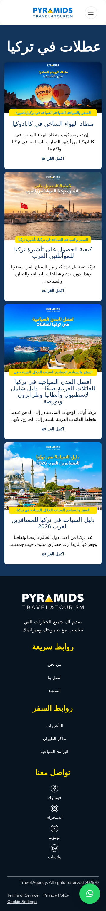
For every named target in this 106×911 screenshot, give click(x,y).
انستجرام (54, 817)
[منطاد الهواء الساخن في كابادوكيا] (53, 87)
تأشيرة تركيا (27, 240)
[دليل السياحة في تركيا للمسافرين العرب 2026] (53, 476)
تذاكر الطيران (54, 738)
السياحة (60, 113)
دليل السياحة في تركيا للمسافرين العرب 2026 (53, 523)
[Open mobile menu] (91, 13)
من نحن (55, 664)
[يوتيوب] (54, 828)
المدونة (54, 690)
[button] (90, 893)
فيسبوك (54, 797)
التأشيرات (54, 725)
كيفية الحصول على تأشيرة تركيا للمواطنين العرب (53, 252)
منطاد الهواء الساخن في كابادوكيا (53, 123)
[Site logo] (53, 12)
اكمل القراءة (53, 158)
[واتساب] (54, 848)
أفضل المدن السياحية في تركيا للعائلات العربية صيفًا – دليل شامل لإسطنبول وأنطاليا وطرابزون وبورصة (53, 391)
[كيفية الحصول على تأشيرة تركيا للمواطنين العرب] (53, 206)
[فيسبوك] (54, 789)
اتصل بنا (55, 677)
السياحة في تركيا (39, 113)
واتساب (54, 857)
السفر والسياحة (79, 113)
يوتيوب (54, 837)
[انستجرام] (54, 808)
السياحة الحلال (43, 372)
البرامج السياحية (54, 751)
